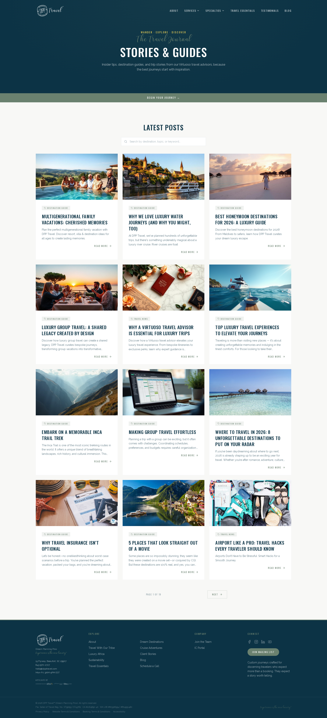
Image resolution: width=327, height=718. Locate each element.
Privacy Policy (42, 711)
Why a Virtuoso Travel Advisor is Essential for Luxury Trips (161, 330)
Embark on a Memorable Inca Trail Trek (72, 434)
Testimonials (270, 11)
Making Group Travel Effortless (162, 431)
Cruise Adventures (151, 647)
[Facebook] (249, 642)
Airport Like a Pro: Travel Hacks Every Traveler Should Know (249, 545)
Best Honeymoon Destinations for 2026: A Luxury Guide (246, 219)
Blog (288, 11)
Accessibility (119, 711)
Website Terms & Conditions (66, 711)
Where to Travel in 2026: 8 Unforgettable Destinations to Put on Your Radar (247, 437)
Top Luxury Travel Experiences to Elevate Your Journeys (247, 330)
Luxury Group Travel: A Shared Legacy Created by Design (74, 330)
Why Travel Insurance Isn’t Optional (70, 545)
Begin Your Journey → (163, 97)
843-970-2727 (43, 665)
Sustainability (96, 660)
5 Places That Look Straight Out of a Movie (163, 545)
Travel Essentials (242, 11)
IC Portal (200, 647)
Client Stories (148, 653)
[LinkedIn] (263, 642)
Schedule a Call (149, 666)
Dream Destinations (152, 641)
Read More (101, 245)
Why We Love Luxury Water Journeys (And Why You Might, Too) (160, 222)
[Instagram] (256, 642)
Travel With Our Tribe (102, 647)
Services (190, 11)
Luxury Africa (96, 653)
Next (215, 594)
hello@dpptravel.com (46, 668)
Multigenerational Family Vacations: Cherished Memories (74, 219)
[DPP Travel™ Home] (50, 10)
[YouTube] (270, 642)
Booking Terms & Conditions (96, 711)
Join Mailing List (263, 652)
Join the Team (203, 641)
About (174, 11)
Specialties (213, 11)
